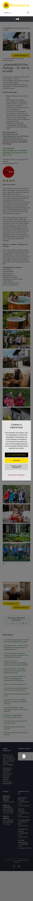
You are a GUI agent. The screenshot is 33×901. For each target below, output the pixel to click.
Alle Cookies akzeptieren (16, 455)
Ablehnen (16, 460)
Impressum (21, 475)
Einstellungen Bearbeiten (16, 466)
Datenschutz (12, 475)
